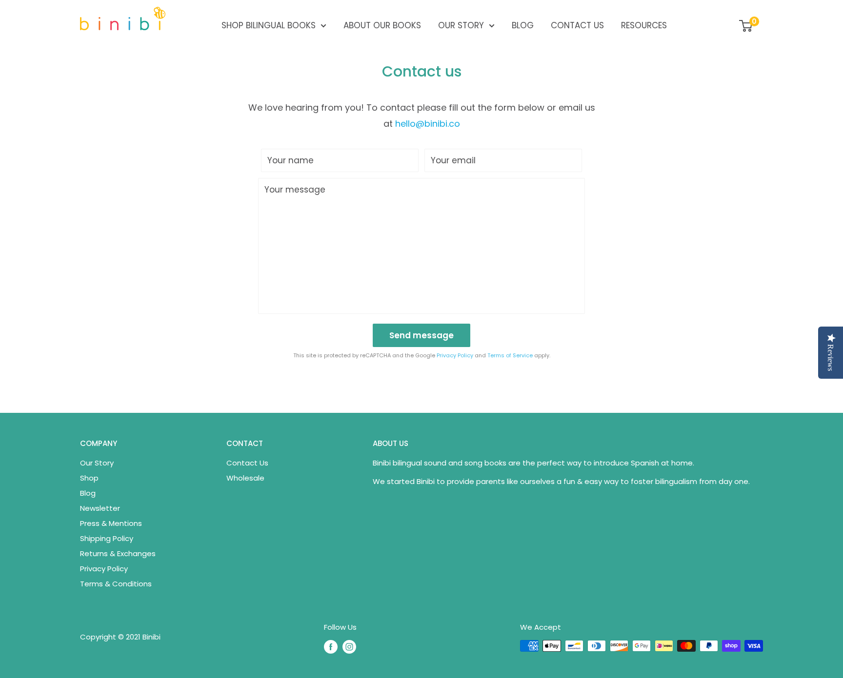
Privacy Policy (455, 355)
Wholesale (245, 478)
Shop (89, 478)
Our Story (461, 25)
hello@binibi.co (427, 123)
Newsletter (100, 508)
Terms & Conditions (116, 584)
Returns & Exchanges (118, 553)
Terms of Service (510, 355)
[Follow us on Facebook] (331, 647)
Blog (523, 25)
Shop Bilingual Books (268, 25)
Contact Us (577, 25)
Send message (421, 335)
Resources (644, 25)
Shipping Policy (106, 538)
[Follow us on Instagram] (349, 647)
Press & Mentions (111, 523)
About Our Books (382, 25)
